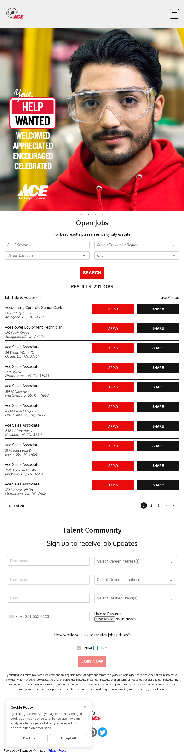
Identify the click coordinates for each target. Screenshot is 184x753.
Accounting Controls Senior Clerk (33, 307)
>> (172, 505)
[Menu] (174, 14)
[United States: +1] (12, 617)
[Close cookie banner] (85, 707)
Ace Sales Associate (22, 346)
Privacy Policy (57, 750)
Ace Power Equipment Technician (34, 327)
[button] (47, 255)
